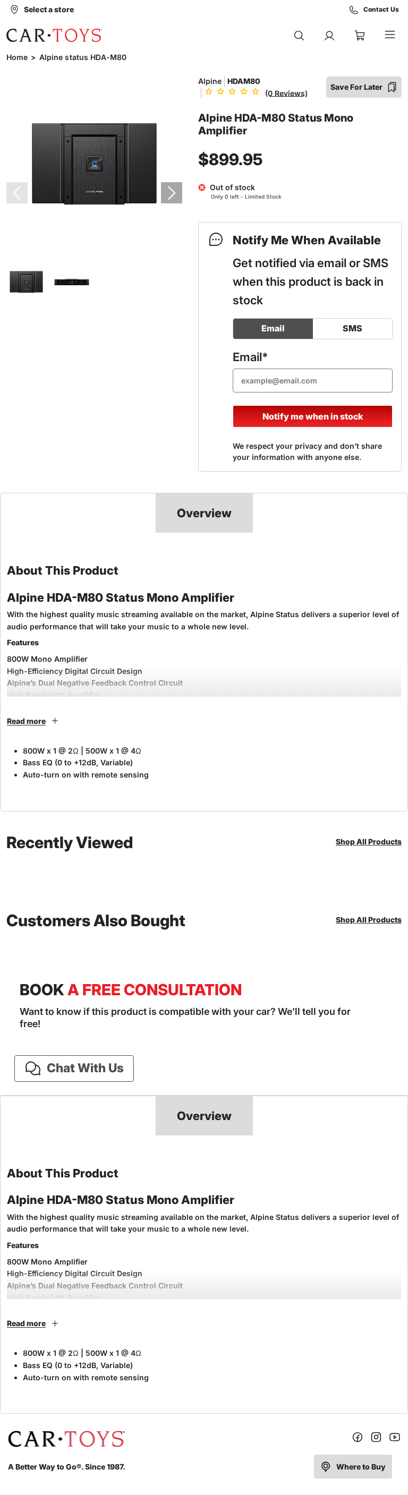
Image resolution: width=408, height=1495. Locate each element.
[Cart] (359, 35)
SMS (352, 328)
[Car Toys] (54, 35)
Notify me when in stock (312, 416)
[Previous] (17, 192)
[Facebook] (357, 1439)
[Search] (299, 35)
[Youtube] (394, 1439)
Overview (204, 513)
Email (273, 328)
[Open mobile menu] (390, 35)
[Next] (171, 192)
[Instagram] (376, 1439)
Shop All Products (369, 841)
